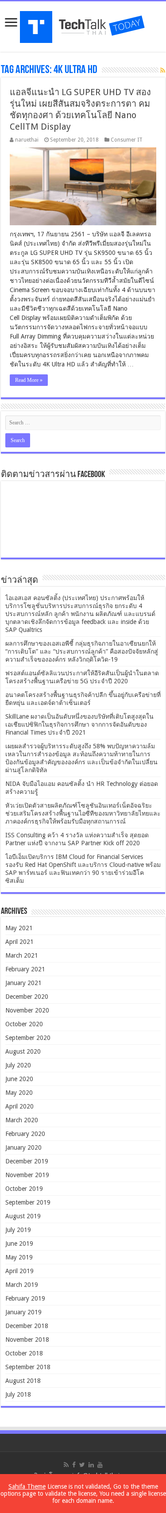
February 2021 (25, 969)
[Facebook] (74, 1464)
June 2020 (19, 1078)
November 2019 (27, 1174)
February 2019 (25, 1298)
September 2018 (27, 1367)
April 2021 (19, 941)
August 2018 (23, 1380)
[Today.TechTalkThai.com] (83, 24)
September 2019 (27, 1202)
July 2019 (18, 1229)
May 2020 (19, 1092)
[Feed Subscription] (162, 70)
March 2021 (21, 955)
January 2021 (23, 982)
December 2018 (26, 1325)
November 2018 (27, 1339)
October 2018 (24, 1353)
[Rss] (66, 1464)
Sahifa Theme (27, 1486)
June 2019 (19, 1243)
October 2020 (24, 1024)
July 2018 (18, 1394)
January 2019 (23, 1312)
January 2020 (23, 1147)
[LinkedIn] (91, 1464)
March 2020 (21, 1120)
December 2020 (26, 996)
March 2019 (21, 1284)
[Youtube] (100, 1464)
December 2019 (26, 1161)
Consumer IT (127, 140)
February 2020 (25, 1133)
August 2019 (23, 1216)
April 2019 (19, 1270)
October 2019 (24, 1188)
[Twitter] (82, 1464)
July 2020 (18, 1065)
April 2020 (19, 1106)
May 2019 (19, 1257)
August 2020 (23, 1051)
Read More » (28, 380)
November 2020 (27, 1010)
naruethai (27, 140)
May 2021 (19, 928)
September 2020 (27, 1037)
